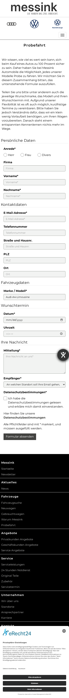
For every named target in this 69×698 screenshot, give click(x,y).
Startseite (7, 468)
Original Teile (10, 575)
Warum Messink (12, 519)
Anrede (10, 148)
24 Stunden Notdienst (15, 570)
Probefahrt (8, 525)
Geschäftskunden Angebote (19, 544)
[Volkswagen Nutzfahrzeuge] (57, 24)
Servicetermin (10, 587)
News (4, 488)
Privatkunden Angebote (17, 539)
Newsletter (8, 474)
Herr (11, 155)
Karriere (6, 617)
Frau (28, 155)
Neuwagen (8, 508)
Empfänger (12, 378)
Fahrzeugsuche (11, 502)
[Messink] (34, 8)
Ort (6, 268)
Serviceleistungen (13, 564)
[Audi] (11, 24)
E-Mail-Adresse (15, 213)
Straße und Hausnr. (18, 240)
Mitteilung (12, 350)
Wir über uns (9, 601)
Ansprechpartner (12, 612)
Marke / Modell (15, 291)
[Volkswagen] (34, 23)
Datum (9, 313)
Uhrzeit (9, 327)
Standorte (7, 606)
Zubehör (7, 581)
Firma (8, 162)
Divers (46, 155)
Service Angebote (12, 550)
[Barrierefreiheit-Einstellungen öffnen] (63, 355)
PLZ (6, 254)
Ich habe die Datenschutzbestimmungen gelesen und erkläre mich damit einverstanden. (35, 402)
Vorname (11, 176)
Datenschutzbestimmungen (25, 392)
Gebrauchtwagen (12, 514)
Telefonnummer (15, 226)
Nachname (12, 190)
